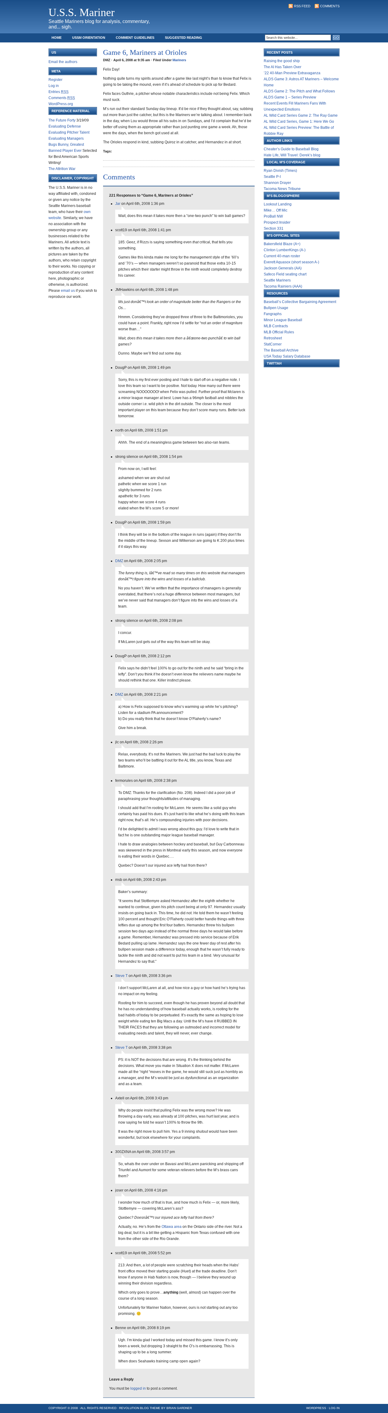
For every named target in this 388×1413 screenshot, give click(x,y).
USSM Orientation (88, 37)
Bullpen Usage (276, 308)
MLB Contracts (276, 326)
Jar (117, 204)
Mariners (179, 60)
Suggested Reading (183, 37)
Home (57, 37)
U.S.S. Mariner (81, 12)
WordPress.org (60, 104)
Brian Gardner (179, 1408)
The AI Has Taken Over (282, 67)
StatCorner (273, 344)
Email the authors (62, 62)
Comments (330, 6)
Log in (53, 86)
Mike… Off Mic (275, 210)
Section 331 (273, 228)
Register (55, 80)
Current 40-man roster (282, 256)
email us (68, 290)
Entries (58, 92)
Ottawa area (172, 1227)
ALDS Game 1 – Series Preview (290, 97)
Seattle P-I (272, 177)
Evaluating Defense (64, 126)
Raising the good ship (282, 61)
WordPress (316, 1408)
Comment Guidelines (135, 37)
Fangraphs (273, 314)
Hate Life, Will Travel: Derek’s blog (292, 155)
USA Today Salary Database (287, 356)
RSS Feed (302, 6)
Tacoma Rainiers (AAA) (283, 286)
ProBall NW (273, 216)
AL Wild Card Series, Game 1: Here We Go (299, 121)
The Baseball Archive (281, 350)
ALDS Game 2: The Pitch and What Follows (299, 91)
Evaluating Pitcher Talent (68, 132)
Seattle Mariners (277, 280)
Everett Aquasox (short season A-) (291, 262)
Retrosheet (273, 338)
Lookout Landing (278, 204)
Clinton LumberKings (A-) (285, 250)
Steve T (121, 976)
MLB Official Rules (279, 332)
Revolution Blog (134, 1408)
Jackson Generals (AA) (283, 268)
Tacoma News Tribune (282, 189)
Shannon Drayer (277, 183)
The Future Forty (61, 120)
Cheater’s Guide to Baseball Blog (291, 149)
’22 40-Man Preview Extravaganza (292, 73)
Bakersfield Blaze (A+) (282, 244)
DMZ (119, 561)
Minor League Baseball (283, 320)
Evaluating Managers (66, 138)
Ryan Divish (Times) (280, 170)
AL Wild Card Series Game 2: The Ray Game (301, 115)
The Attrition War (61, 169)
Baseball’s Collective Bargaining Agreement (300, 302)
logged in (138, 1388)
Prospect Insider (277, 222)
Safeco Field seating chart (285, 274)
